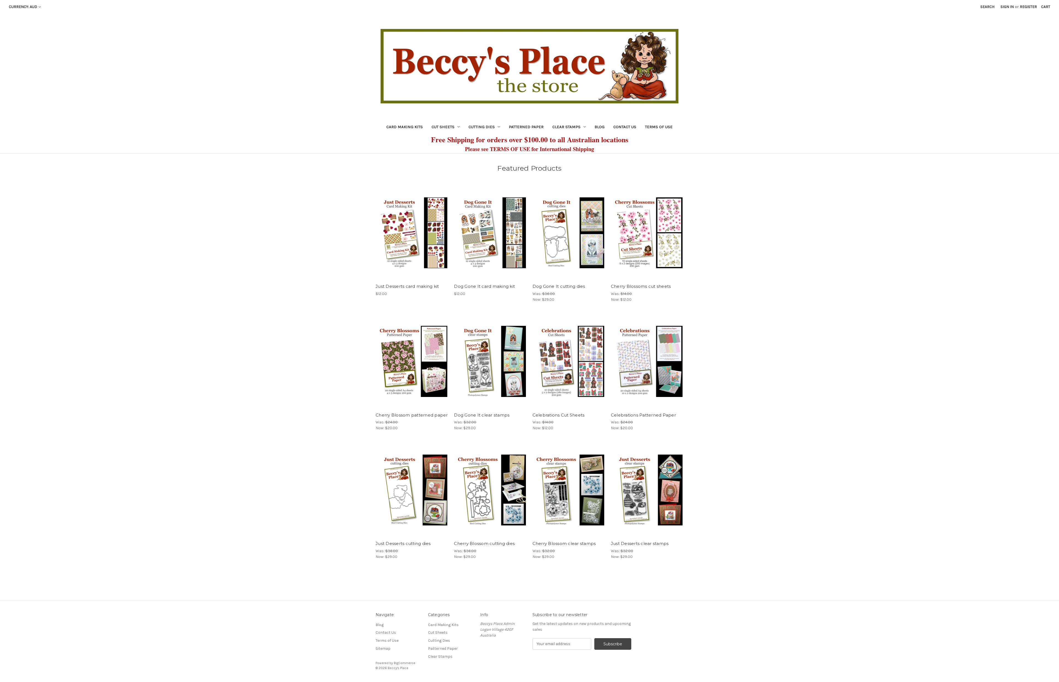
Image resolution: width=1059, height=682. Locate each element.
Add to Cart (412, 237)
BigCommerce (404, 663)
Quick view (411, 228)
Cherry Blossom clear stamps (564, 543)
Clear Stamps (566, 126)
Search (987, 6)
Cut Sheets (443, 126)
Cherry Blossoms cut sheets (641, 286)
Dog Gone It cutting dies (559, 286)
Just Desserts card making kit (407, 286)
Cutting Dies (482, 126)
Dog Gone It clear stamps (481, 415)
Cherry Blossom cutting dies (484, 543)
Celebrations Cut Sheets (559, 415)
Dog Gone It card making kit (484, 286)
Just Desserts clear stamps (640, 543)
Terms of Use (659, 126)
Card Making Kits (404, 126)
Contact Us (624, 126)
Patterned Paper (526, 126)
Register (1028, 6)
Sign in (1007, 6)
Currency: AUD (23, 6)
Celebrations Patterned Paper (643, 415)
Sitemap (383, 648)
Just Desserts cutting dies (403, 543)
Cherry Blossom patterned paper (412, 415)
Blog (600, 126)
